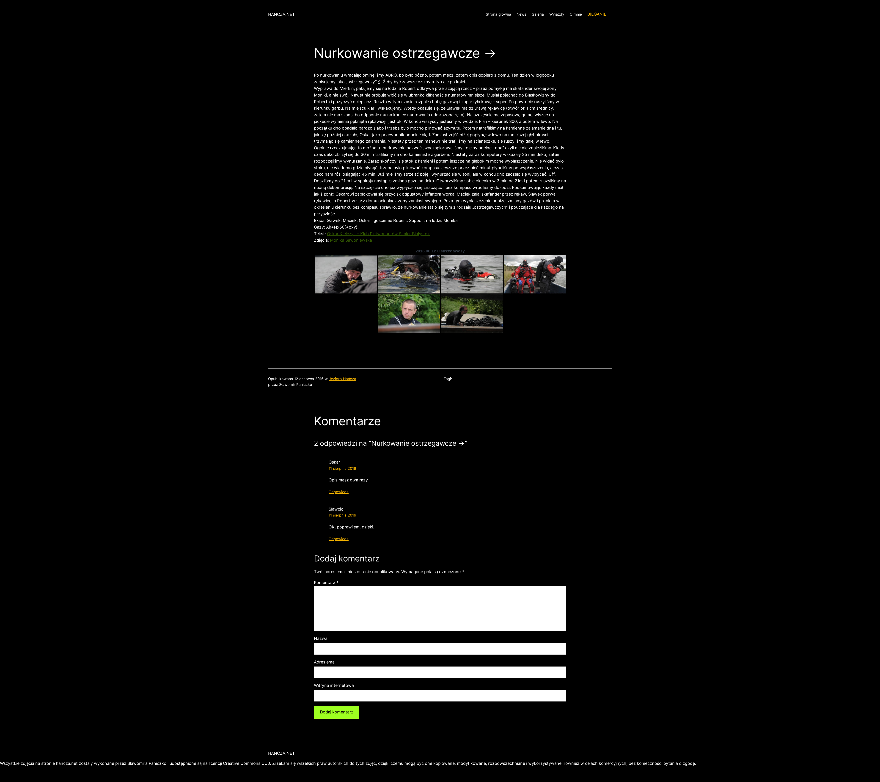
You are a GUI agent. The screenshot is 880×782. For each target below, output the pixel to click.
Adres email (325, 662)
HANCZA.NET (281, 14)
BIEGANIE (596, 14)
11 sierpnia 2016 (342, 468)
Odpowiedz (339, 491)
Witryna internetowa (334, 685)
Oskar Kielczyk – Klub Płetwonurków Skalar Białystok (378, 233)
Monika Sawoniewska (351, 240)
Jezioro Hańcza (342, 378)
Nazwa (320, 638)
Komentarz (326, 582)
